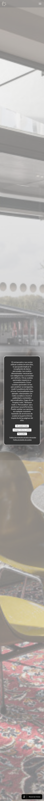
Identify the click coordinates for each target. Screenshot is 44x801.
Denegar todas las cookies (22, 430)
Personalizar (22, 434)
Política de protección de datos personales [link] (23, 437)
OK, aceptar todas (22, 426)
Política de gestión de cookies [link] (22, 440)
